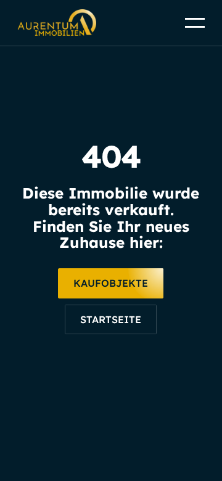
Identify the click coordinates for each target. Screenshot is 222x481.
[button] (195, 23)
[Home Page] (56, 23)
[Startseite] (111, 320)
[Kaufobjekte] (110, 283)
